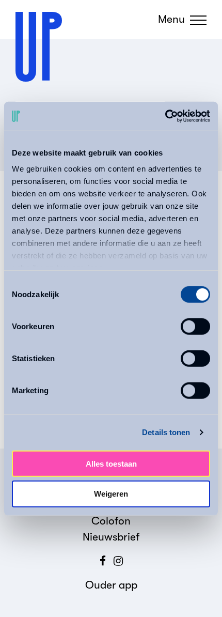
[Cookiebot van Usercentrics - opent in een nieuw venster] (165, 116)
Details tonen (166, 432)
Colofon (111, 521)
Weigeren (111, 493)
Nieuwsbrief (111, 537)
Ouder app (111, 585)
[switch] (195, 326)
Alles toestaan (111, 463)
